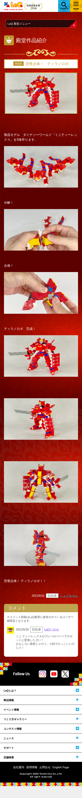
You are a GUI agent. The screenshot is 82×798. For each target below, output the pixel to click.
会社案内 (18, 767)
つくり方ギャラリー (15, 719)
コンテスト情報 (13, 728)
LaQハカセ (51, 629)
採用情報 (31, 767)
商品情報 (9, 700)
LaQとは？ (10, 690)
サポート (9, 747)
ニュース (9, 738)
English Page (61, 767)
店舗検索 (9, 757)
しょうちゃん (69, 595)
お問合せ (45, 767)
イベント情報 (11, 709)
